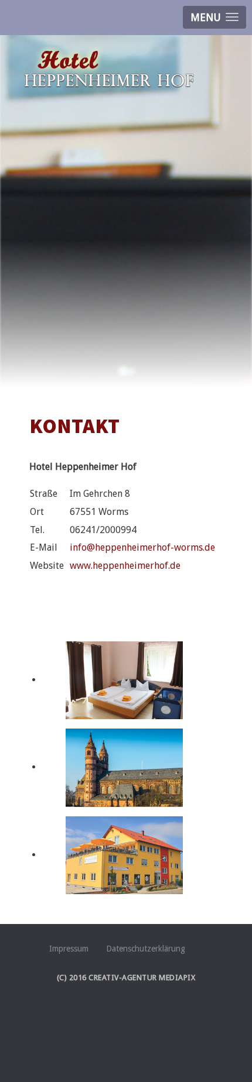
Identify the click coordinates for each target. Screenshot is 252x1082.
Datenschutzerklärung (145, 948)
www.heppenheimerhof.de (125, 565)
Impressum (68, 948)
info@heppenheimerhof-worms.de (142, 547)
